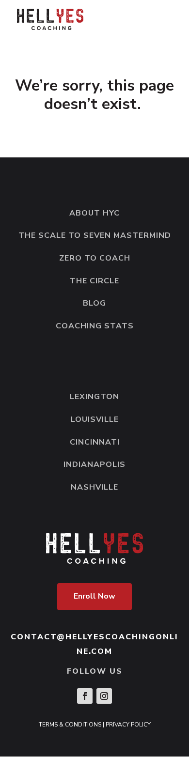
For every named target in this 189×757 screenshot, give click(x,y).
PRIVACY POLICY (128, 724)
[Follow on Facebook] (85, 696)
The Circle (94, 281)
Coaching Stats (95, 326)
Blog (94, 303)
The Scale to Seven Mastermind (94, 235)
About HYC (94, 213)
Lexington (94, 396)
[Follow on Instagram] (104, 696)
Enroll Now (94, 596)
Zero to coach (94, 258)
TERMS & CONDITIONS (70, 724)
